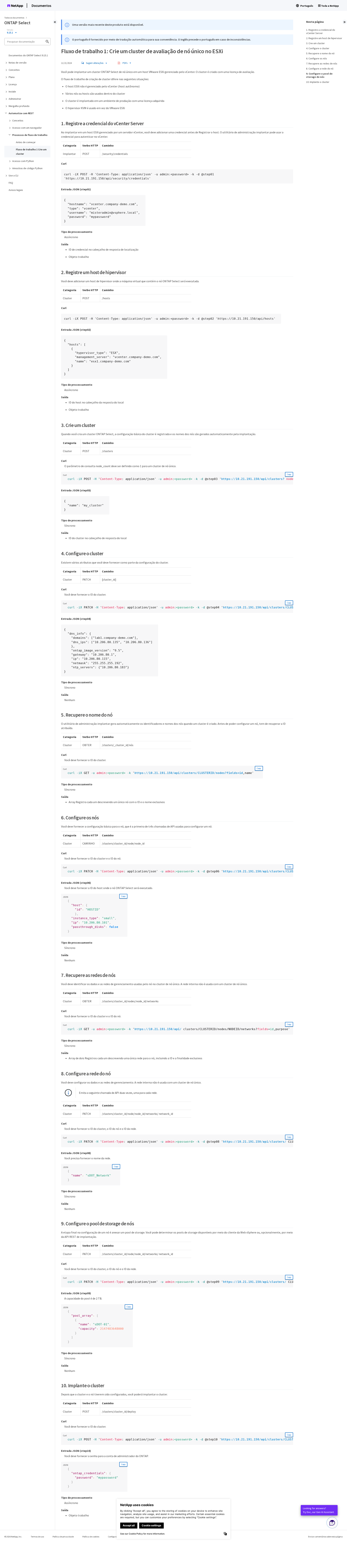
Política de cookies (90, 1536)
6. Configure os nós (316, 58)
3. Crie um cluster (315, 43)
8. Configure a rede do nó (319, 68)
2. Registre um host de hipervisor (324, 38)
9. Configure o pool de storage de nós (319, 75)
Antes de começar (26, 142)
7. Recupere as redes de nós (321, 63)
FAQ (11, 182)
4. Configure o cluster (317, 48)
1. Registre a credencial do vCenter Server (320, 31)
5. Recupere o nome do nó (320, 53)
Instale (12, 91)
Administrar (15, 98)
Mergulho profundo (19, 106)
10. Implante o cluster (317, 82)
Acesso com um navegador (27, 127)
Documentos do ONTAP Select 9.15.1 (28, 55)
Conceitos (14, 69)
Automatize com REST (21, 113)
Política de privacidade (63, 1536)
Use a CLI (13, 175)
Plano (12, 77)
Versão (10, 30)
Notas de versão (18, 62)
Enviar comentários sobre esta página (325, 1536)
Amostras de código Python (27, 168)
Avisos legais (16, 190)
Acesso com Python (23, 161)
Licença (13, 84)
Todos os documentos (14, 17)
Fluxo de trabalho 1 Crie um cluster (31, 151)
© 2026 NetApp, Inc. (13, 1536)
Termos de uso (37, 1536)
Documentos (41, 5)
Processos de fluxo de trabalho (29, 135)
